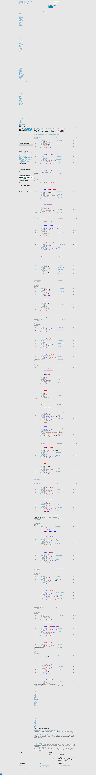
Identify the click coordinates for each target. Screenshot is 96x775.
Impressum (20, 765)
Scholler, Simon (60, 265)
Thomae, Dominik (61, 330)
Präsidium (20, 14)
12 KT (35, 572)
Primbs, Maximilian (60, 273)
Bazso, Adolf (42, 356)
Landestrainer (21, 18)
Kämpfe (35, 691)
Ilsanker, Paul (58, 452)
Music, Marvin (42, 465)
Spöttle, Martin (60, 353)
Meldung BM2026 (21, 71)
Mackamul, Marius (59, 159)
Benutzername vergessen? (52, 8)
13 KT (35, 611)
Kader (20, 72)
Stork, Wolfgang (60, 275)
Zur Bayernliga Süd (44, 134)
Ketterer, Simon (57, 582)
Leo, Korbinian (62, 312)
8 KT (34, 402)
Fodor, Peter (42, 209)
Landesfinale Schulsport (22, 119)
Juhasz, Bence (42, 369)
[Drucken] (76, 126)
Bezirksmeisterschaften (22, 115)
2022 (43, 128)
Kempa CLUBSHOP (22, 124)
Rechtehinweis (21, 766)
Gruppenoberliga (21, 90)
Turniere (20, 116)
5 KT (34, 284)
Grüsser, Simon (42, 412)
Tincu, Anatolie (60, 327)
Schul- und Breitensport (22, 61)
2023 (41, 128)
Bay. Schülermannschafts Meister (22, 98)
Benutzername (52, 1)
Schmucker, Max (60, 340)
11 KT (35, 522)
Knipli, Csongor (42, 230)
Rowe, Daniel (59, 209)
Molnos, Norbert (59, 501)
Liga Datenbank (41, 768)
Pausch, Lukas (59, 492)
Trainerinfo (20, 67)
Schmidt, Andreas (43, 379)
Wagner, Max (60, 659)
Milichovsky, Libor (43, 143)
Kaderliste (20, 73)
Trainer (20, 65)
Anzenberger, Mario (43, 543)
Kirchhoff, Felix (42, 288)
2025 (38, 128)
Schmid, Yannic (59, 507)
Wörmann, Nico (59, 421)
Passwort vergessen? (51, 9)
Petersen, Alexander (59, 149)
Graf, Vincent (42, 165)
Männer (37, 129)
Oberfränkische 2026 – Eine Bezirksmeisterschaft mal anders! (43, 747)
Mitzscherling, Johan (43, 220)
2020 (46, 128)
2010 (62, 128)
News (19, 26)
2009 (64, 128)
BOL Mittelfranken (21, 104)
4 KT (34, 254)
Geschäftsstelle (21, 15)
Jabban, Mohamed (60, 184)
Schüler (20, 96)
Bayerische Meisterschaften (23, 114)
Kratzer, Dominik (59, 504)
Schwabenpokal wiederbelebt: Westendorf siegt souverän (42, 734)
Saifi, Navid (42, 244)
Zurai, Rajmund (42, 376)
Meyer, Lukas (42, 395)
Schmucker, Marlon (61, 343)
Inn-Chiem (20, 39)
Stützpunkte (20, 68)
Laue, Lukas (58, 146)
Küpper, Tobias (58, 143)
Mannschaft (35, 692)
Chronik (20, 16)
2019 (48, 128)
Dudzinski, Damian (60, 510)
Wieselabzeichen (21, 63)
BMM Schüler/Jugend (22, 117)
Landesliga (20, 87)
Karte (19, 23)
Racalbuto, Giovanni (60, 489)
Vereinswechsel (21, 75)
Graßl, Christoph (43, 194)
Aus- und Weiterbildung (22, 66)
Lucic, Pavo (42, 304)
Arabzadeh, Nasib (43, 526)
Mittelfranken (21, 44)
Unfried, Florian (59, 194)
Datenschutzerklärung (22, 768)
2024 (40, 128)
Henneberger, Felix (43, 382)
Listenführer (21, 19)
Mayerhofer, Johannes (43, 385)
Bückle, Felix (60, 346)
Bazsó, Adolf (59, 247)
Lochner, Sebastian (43, 273)
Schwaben (20, 34)
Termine (20, 69)
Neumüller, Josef (43, 474)
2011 (61, 128)
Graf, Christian (60, 271)
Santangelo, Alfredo (60, 434)
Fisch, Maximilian (59, 181)
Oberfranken (21, 49)
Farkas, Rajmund (60, 263)
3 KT (34, 216)
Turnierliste (20, 77)
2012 (59, 128)
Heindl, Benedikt (59, 200)
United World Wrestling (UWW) (43, 766)
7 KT (34, 363)
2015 (54, 128)
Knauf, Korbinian (43, 392)
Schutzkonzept (21, 55)
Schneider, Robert (43, 149)
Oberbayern (20, 25)
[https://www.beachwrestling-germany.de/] (26, 188)
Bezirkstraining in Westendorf (38, 743)
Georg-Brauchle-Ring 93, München (27, 1)
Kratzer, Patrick (42, 234)
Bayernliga (20, 86)
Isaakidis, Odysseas (43, 309)
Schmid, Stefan (60, 681)
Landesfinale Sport (21, 64)
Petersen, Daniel (58, 455)
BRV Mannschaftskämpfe (22, 60)
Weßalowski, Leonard (43, 247)
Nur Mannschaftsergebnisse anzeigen (53, 134)
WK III (20, 121)
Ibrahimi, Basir (42, 294)
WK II (20, 120)
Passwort (51, 3)
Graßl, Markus (58, 162)
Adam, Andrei (42, 146)
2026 (37, 128)
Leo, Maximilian (42, 349)
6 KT (34, 323)
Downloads (20, 29)
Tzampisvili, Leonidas (58, 595)
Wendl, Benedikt (58, 156)
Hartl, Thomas (59, 206)
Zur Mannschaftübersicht (38, 134)
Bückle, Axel (60, 356)
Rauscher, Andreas (61, 669)
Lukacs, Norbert (60, 267)
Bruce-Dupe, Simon (57, 543)
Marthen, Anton (42, 291)
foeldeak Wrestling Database (43, 769)
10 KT (35, 482)
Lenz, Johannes (59, 191)
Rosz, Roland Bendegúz (59, 468)
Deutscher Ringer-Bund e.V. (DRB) (44, 765)
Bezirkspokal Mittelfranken (23, 118)
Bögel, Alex (42, 156)
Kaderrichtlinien (21, 74)
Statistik (20, 22)
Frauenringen (21, 76)
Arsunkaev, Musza (59, 165)
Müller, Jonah (42, 140)
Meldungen (20, 70)
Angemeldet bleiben (52, 5)
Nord (19, 88)
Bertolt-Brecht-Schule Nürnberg (23, 79)
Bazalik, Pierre (42, 621)
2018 (49, 128)
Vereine (20, 21)
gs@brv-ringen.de (23, 2)
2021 (45, 128)
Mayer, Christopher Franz (44, 237)
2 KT (34, 177)
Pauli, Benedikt (59, 197)
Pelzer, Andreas (58, 140)
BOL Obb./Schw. (21, 105)
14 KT (35, 651)
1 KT (34, 136)
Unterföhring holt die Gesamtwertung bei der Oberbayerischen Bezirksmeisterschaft (46, 730)
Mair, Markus (59, 415)
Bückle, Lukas (60, 349)
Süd (19, 89)
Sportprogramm (21, 59)
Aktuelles (20, 62)
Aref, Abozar (42, 530)
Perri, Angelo (42, 159)
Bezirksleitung (21, 27)
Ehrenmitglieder (21, 20)
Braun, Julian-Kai (60, 258)
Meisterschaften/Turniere (23, 113)
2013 (57, 128)
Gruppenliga (20, 93)
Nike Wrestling (21, 125)
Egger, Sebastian (60, 333)
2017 (51, 128)
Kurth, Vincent (42, 297)
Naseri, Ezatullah (57, 585)
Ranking (60, 134)
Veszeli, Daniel (42, 162)
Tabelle (35, 690)
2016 (53, 128)
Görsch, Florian (57, 601)
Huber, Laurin (42, 307)
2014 (56, 128)
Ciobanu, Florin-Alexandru (44, 301)
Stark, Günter (60, 663)
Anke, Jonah (42, 227)
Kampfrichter (21, 17)
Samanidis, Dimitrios (43, 312)
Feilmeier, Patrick (60, 269)
